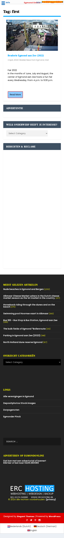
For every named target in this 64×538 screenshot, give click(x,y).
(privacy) (51, 499)
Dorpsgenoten (11, 409)
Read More (15, 94)
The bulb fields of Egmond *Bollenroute (24, 328)
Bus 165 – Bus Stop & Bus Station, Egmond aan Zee (30, 320)
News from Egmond (35, 60)
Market (23, 60)
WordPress (55, 516)
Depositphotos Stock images (19, 403)
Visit (47, 60)
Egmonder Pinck (12, 416)
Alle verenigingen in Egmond (18, 396)
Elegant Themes (25, 516)
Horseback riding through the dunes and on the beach (29, 305)
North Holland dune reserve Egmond (22, 342)
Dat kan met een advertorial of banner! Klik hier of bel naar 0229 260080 (24, 461)
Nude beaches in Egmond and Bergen (23, 289)
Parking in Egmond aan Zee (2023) (21, 335)
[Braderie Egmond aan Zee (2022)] (32, 35)
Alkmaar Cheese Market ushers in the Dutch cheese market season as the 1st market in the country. (31, 296)
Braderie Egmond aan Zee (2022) (26, 55)
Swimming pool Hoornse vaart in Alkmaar (25, 313)
